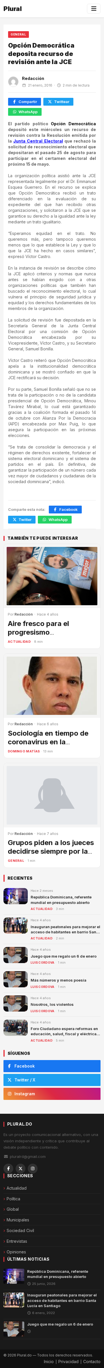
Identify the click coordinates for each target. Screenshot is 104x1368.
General (18, 34)
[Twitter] (20, 1168)
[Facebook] (8, 1168)
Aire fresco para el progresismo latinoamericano (38, 632)
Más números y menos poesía (58, 980)
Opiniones (16, 1251)
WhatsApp (28, 111)
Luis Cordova (43, 962)
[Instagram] (33, 1168)
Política (13, 1198)
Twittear (61, 101)
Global (13, 1209)
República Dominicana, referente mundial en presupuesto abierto (57, 1274)
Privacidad (68, 1361)
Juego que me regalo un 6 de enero (63, 956)
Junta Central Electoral (38, 141)
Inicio (49, 1361)
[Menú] (94, 9)
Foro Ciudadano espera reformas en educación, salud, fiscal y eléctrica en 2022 (64, 1033)
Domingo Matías (24, 751)
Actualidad (19, 642)
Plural (12, 8)
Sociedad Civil (20, 1230)
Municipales (18, 1219)
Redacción (33, 78)
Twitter (24, 519)
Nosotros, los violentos (52, 1004)
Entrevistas (17, 1241)
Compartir (27, 101)
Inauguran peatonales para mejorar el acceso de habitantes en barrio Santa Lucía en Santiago (65, 931)
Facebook (68, 509)
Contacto (92, 1361)
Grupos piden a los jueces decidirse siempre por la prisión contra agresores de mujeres (51, 855)
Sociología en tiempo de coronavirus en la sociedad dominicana (48, 742)
